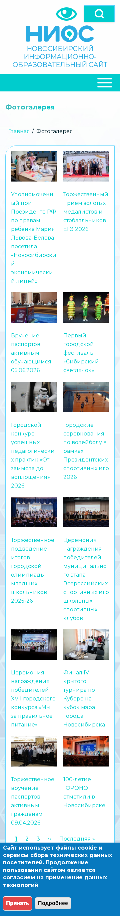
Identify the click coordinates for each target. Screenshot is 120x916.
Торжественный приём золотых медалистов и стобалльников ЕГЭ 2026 (85, 211)
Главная (19, 131)
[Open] (99, 13)
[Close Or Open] (60, 82)
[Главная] (60, 33)
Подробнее (53, 903)
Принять (17, 903)
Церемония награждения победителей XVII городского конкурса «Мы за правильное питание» (33, 699)
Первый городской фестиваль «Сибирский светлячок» (81, 353)
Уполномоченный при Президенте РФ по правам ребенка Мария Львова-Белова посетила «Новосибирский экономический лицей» (33, 237)
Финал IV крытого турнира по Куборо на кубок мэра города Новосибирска (84, 699)
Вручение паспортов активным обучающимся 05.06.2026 (31, 353)
